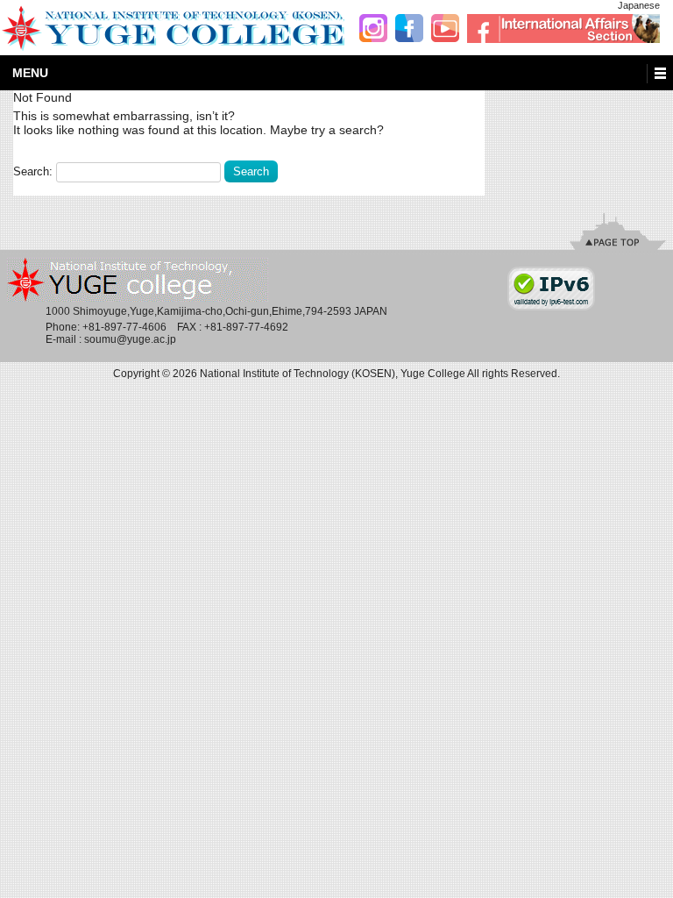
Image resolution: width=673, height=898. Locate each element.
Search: (34, 171)
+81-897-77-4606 (124, 327)
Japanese (639, 5)
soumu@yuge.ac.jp (130, 339)
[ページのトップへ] (618, 231)
